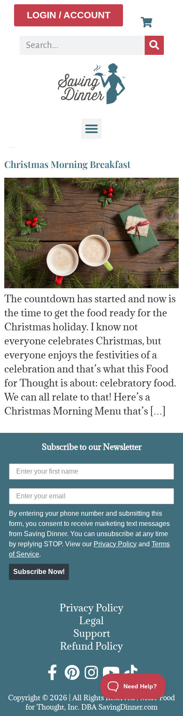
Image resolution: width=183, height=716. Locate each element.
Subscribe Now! (39, 571)
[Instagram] (91, 672)
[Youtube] (111, 672)
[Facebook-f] (52, 672)
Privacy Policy (115, 544)
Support (91, 633)
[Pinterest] (72, 672)
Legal (91, 620)
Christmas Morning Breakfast (67, 164)
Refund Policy (91, 645)
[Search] (154, 45)
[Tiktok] (130, 672)
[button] (91, 129)
